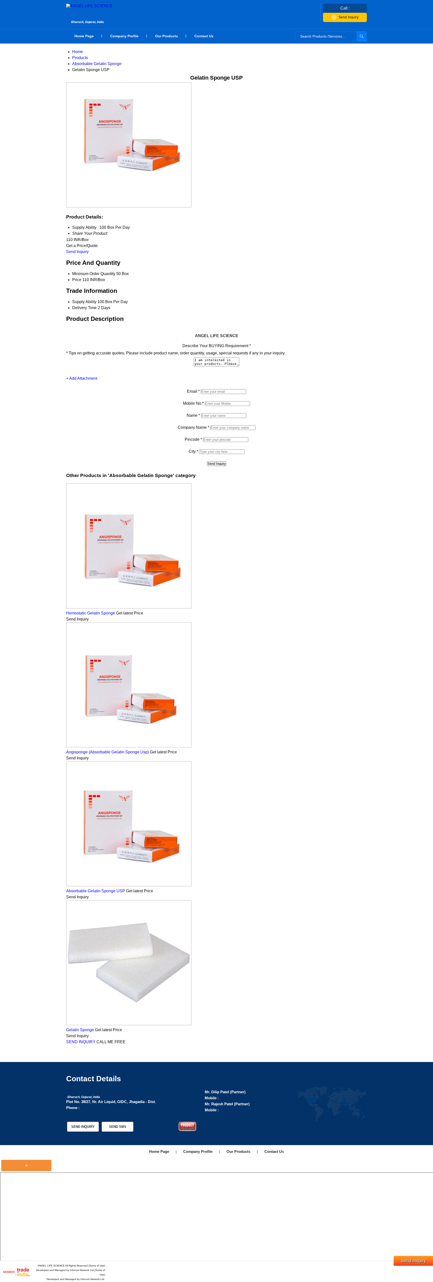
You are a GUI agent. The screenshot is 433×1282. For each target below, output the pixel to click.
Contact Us (203, 36)
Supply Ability (84, 302)
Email (193, 391)
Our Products (166, 36)
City (193, 451)
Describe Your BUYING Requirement (216, 346)
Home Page (84, 36)
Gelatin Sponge (80, 1030)
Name (193, 415)
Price (76, 280)
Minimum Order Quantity (93, 274)
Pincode (193, 439)
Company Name (193, 427)
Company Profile (124, 36)
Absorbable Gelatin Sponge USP (95, 891)
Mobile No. (193, 403)
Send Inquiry (349, 17)
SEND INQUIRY (80, 1042)
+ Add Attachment (81, 378)
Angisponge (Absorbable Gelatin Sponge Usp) (107, 752)
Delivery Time (84, 308)
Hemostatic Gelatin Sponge (90, 613)
